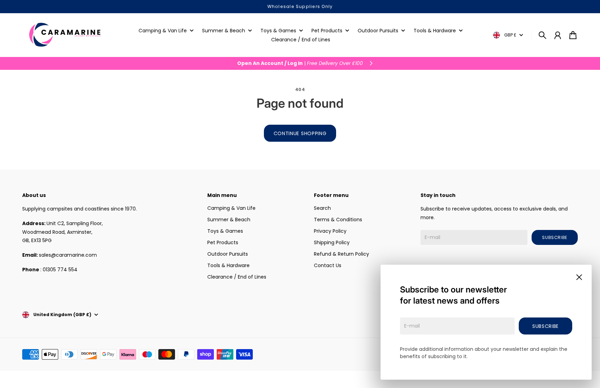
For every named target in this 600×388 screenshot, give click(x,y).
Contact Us (327, 265)
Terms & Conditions (338, 219)
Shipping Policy (332, 242)
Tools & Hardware (228, 265)
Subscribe (545, 326)
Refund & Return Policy (341, 253)
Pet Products (222, 242)
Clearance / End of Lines (236, 276)
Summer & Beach (228, 219)
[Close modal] (579, 277)
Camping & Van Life (231, 208)
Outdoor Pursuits (227, 253)
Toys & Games (225, 231)
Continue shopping (300, 133)
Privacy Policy (330, 231)
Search (322, 208)
